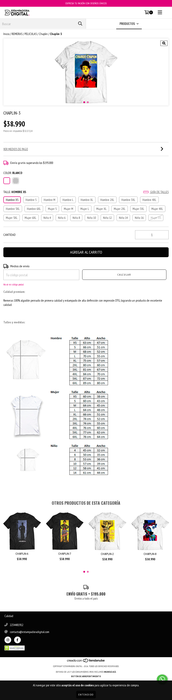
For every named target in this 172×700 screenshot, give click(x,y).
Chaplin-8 (150, 554)
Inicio (6, 34)
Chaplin (43, 34)
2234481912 (16, 625)
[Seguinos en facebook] (17, 640)
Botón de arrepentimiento (86, 676)
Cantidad (9, 235)
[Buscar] (80, 24)
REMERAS (17, 34)
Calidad (8, 616)
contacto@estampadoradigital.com (29, 632)
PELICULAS (31, 34)
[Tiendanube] (86, 661)
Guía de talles (159, 192)
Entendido (86, 694)
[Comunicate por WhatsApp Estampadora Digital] (162, 679)
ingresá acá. (110, 671)
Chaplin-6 (21, 553)
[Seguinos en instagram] (7, 640)
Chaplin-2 (107, 554)
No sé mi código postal (13, 284)
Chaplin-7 (64, 553)
